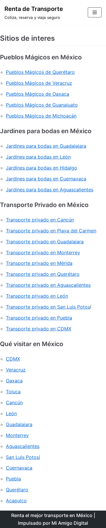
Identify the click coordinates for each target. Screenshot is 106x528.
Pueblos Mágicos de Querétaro (40, 72)
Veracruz (16, 370)
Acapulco (16, 500)
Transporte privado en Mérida (39, 263)
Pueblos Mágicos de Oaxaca (37, 94)
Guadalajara (19, 424)
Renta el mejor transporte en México (51, 515)
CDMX (13, 359)
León (11, 413)
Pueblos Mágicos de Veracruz (39, 83)
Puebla (13, 479)
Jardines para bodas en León (38, 157)
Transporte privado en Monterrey (43, 252)
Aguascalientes (22, 446)
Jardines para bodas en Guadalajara (46, 146)
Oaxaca (14, 381)
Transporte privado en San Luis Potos (48, 307)
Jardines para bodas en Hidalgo (41, 168)
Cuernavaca (19, 468)
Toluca (13, 392)
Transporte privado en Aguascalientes (48, 285)
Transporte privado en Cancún (40, 220)
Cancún (14, 402)
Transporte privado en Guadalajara (45, 242)
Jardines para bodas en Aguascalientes (49, 190)
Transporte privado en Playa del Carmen (51, 231)
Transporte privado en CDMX (38, 329)
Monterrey (17, 435)
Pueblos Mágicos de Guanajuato (42, 105)
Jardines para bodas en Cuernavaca (46, 179)
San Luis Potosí (23, 457)
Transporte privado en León (37, 296)
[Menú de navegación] (95, 12)
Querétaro (17, 490)
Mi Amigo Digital (70, 523)
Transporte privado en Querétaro (43, 274)
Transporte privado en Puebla (39, 318)
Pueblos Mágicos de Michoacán (41, 116)
